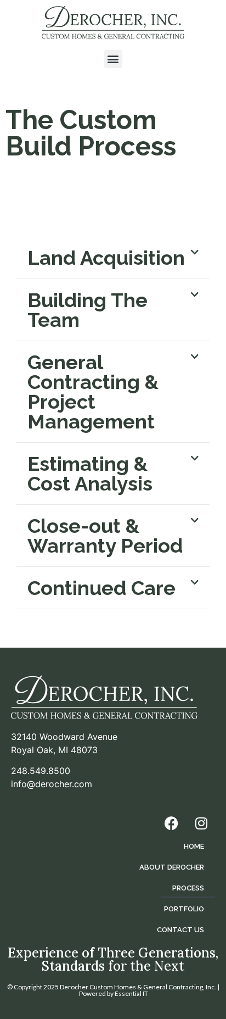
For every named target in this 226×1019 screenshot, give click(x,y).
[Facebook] (171, 823)
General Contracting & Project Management (93, 391)
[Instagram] (201, 823)
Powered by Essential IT (113, 993)
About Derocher (171, 867)
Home (194, 846)
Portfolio (184, 909)
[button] (113, 59)
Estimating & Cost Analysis (89, 473)
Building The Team (87, 309)
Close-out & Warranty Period (105, 535)
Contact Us (180, 930)
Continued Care (101, 587)
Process (188, 888)
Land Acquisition (106, 257)
